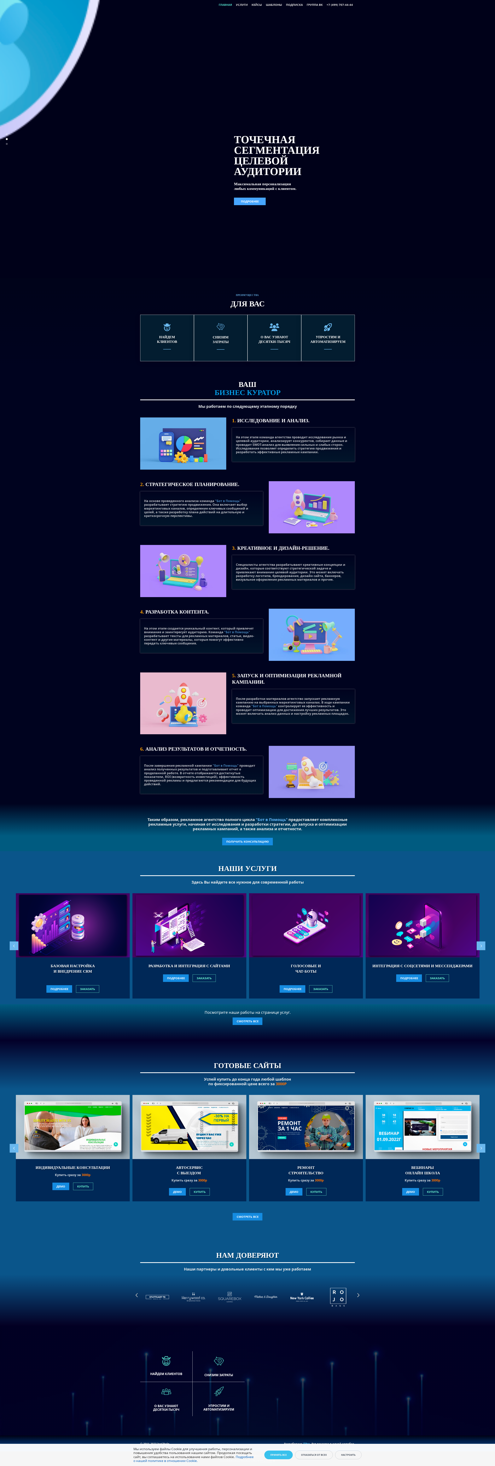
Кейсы (257, 4)
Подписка (294, 4)
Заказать (87, 989)
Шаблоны (274, 4)
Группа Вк (315, 4)
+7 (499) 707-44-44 (340, 4)
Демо (60, 1186)
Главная (225, 4)
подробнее (59, 989)
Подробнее (250, 193)
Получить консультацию (247, 841)
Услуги (242, 4)
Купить (83, 1186)
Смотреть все (248, 1021)
